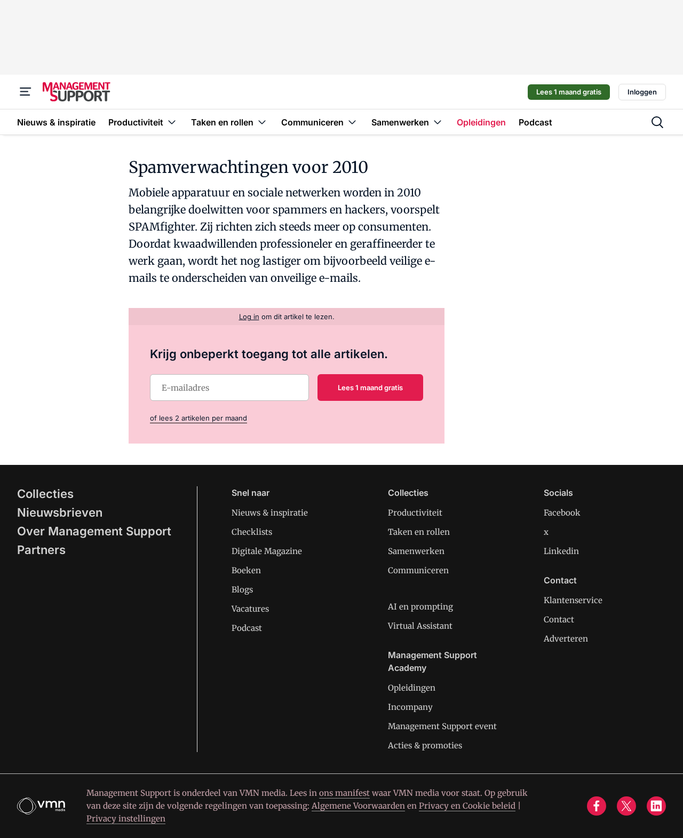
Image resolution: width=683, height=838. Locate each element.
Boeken (246, 570)
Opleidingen (411, 688)
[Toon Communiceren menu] (352, 122)
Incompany (410, 707)
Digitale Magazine (267, 551)
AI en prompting (420, 607)
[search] (657, 122)
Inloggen (642, 92)
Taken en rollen (419, 532)
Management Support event (442, 726)
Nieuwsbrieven (59, 512)
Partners (41, 550)
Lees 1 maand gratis (568, 92)
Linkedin (561, 551)
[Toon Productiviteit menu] (171, 122)
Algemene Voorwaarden (358, 806)
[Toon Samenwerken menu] (437, 122)
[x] (626, 806)
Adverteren (566, 639)
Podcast (247, 628)
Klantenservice (573, 600)
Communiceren (418, 570)
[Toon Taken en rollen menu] (262, 122)
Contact (559, 619)
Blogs (242, 589)
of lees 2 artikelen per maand (198, 418)
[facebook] (596, 806)
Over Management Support (94, 531)
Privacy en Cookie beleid (467, 806)
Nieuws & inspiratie (270, 513)
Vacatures (250, 609)
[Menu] (25, 91)
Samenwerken (416, 551)
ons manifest (344, 793)
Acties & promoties (425, 745)
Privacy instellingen (125, 818)
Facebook (562, 513)
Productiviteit (415, 513)
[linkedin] (656, 806)
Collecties (45, 494)
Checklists (252, 532)
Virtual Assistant (420, 626)
